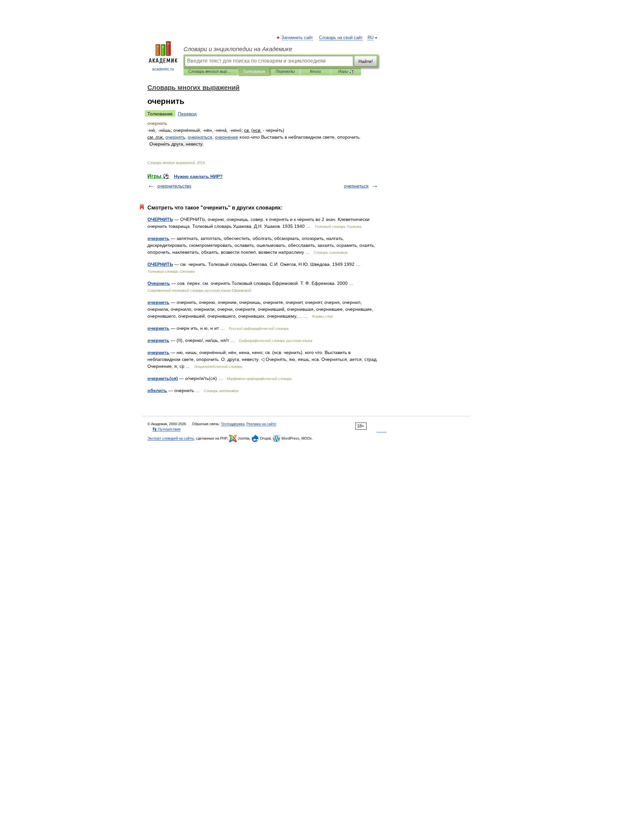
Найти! (365, 61)
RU (370, 37)
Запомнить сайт (297, 37)
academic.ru (163, 69)
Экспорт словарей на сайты (170, 438)
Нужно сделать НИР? (198, 176)
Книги (315, 71)
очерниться (356, 185)
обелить (157, 390)
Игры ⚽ (346, 71)
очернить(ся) (162, 378)
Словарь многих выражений (210, 71)
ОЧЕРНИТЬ (160, 219)
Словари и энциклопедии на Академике (237, 49)
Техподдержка (232, 424)
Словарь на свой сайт (341, 37)
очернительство (174, 185)
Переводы (285, 71)
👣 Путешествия (166, 429)
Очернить (158, 283)
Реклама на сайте (261, 424)
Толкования (254, 71)
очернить (158, 238)
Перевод (187, 113)
